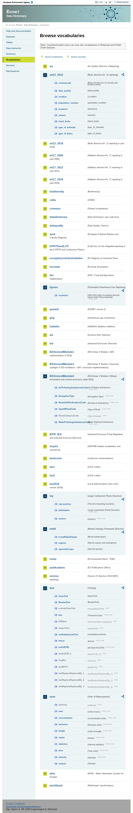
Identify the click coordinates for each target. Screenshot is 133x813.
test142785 (64, 647)
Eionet (19, 25)
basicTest (63, 596)
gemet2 (54, 309)
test (52, 588)
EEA (19, 2)
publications (57, 567)
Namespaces (12, 71)
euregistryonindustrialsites (66, 258)
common (55, 208)
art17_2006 (56, 155)
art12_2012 (56, 74)
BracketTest (64, 602)
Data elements (13, 48)
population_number (68, 103)
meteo (62, 737)
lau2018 (54, 484)
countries (63, 295)
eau (60, 615)
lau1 (52, 467)
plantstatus (64, 510)
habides (55, 326)
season (62, 115)
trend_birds (64, 121)
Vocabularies (13, 59)
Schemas (11, 54)
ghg (52, 318)
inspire (54, 446)
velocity (62, 757)
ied (51, 343)
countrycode (65, 83)
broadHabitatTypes (68, 537)
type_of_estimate (67, 127)
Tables (9, 42)
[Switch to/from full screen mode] (111, 2)
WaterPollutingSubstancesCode (73, 422)
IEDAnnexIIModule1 (62, 352)
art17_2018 (56, 179)
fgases (54, 287)
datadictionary (58, 217)
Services (10, 65)
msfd (53, 528)
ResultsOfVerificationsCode (72, 402)
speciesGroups (66, 549)
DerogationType (66, 396)
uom (52, 696)
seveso (54, 576)
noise (53, 559)
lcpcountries (65, 504)
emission (63, 724)
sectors (62, 518)
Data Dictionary (30, 25)
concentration (65, 718)
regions (62, 543)
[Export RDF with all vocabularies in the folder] (122, 75)
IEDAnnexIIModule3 (62, 364)
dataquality (56, 225)
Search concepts (78, 57)
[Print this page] (107, 2)
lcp (51, 496)
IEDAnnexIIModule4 (62, 376)
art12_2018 (56, 143)
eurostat (55, 266)
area (61, 711)
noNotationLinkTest (68, 634)
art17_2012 (56, 167)
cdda (53, 200)
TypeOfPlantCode (67, 409)
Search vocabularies (54, 57)
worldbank (56, 785)
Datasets (10, 36)
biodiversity (57, 191)
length (62, 731)
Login (100, 2)
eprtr (52, 234)
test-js (62, 641)
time (61, 750)
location (63, 97)
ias (51, 335)
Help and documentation (18, 31)
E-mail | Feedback (15, 803)
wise (52, 773)
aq (51, 66)
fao (52, 275)
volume (62, 763)
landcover (56, 458)
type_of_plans (66, 133)
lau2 (52, 475)
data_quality (65, 91)
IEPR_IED (56, 434)
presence (63, 109)
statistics (63, 744)
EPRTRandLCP (59, 246)
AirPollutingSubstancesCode (73, 387)
